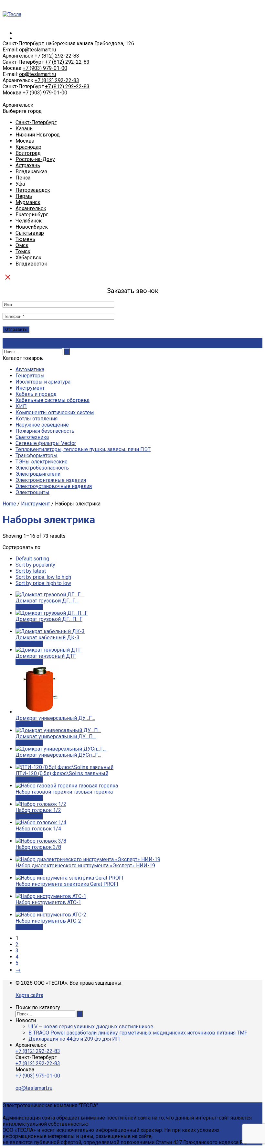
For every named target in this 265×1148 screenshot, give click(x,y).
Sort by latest (31, 571)
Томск (23, 251)
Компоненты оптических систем (55, 412)
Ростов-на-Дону (35, 159)
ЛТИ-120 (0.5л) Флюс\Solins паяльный (62, 773)
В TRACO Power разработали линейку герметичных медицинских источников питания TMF (137, 1033)
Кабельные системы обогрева (53, 400)
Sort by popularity (35, 565)
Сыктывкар (30, 233)
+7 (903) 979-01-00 (45, 68)
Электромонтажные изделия (51, 480)
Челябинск (29, 221)
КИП (21, 406)
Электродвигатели (38, 474)
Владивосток (31, 264)
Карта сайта (29, 995)
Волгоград (28, 153)
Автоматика (30, 369)
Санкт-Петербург (36, 122)
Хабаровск (28, 258)
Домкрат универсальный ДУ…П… (56, 736)
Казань (24, 128)
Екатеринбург (32, 214)
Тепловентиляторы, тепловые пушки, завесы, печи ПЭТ (83, 449)
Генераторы (30, 376)
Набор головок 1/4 (38, 829)
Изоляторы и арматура (43, 382)
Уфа (20, 184)
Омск (22, 245)
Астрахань (28, 165)
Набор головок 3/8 (38, 847)
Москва (25, 141)
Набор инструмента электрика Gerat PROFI (67, 884)
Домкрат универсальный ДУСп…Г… (58, 755)
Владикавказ (31, 171)
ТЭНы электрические (42, 462)
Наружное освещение (42, 425)
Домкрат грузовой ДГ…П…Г (49, 619)
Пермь (24, 196)
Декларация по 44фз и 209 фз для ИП (74, 1039)
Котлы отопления (37, 419)
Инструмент (30, 388)
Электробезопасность (42, 468)
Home (9, 504)
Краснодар (28, 147)
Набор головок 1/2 (38, 810)
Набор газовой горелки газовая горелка (64, 792)
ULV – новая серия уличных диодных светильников (91, 1026)
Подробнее (29, 607)
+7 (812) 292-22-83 (57, 56)
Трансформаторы (37, 455)
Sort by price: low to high (43, 577)
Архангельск (31, 208)
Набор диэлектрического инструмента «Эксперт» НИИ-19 (85, 865)
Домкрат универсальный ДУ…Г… (55, 718)
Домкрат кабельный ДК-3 (48, 637)
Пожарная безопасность (45, 431)
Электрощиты (32, 492)
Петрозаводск (33, 190)
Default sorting (32, 559)
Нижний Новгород (38, 135)
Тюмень (25, 239)
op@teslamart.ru (37, 50)
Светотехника (32, 437)
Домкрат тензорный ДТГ (46, 656)
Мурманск (28, 202)
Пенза (23, 178)
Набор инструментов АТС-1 (48, 902)
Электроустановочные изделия (54, 486)
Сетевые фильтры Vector (46, 443)
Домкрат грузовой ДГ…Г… (47, 601)
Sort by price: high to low (43, 583)
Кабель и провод (36, 394)
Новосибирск (32, 227)
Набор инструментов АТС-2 (48, 921)
